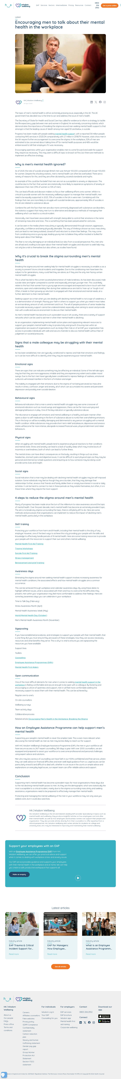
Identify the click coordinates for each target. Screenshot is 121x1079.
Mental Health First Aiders (26, 667)
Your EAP (45, 1015)
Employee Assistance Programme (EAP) (34, 851)
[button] (92, 863)
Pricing (71, 5)
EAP (37, 5)
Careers (26, 1012)
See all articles (60, 967)
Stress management (24, 558)
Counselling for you (50, 1018)
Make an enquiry (19, 874)
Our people (8, 1018)
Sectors (51, 5)
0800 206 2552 (97, 5)
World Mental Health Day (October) (31, 615)
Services (44, 5)
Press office (9, 1024)
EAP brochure (66, 1015)
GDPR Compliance (30, 1025)
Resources (79, 5)
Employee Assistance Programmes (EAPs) (34, 662)
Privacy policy (28, 1022)
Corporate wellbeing (68, 1027)
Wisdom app (65, 1018)
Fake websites (29, 1018)
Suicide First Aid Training (26, 553)
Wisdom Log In (48, 1012)
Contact (88, 5)
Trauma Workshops (24, 548)
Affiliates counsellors (31, 1015)
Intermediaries (61, 5)
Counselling (20, 658)
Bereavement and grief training (29, 563)
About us (7, 1015)
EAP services (65, 1012)
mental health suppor (64, 134)
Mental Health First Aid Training (29, 544)
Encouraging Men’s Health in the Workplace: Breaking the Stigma (58, 719)
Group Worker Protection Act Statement (29, 1055)
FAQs (6, 1021)
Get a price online (110, 5)
